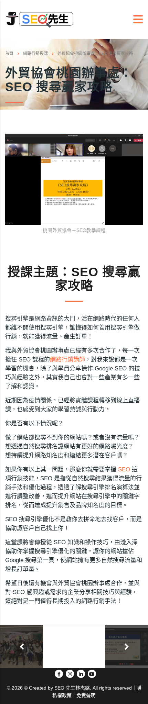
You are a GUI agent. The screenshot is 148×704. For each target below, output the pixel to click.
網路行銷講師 (67, 359)
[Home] (39, 19)
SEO (124, 469)
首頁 (9, 53)
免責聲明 (86, 695)
